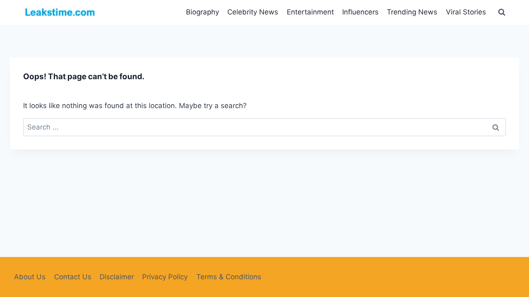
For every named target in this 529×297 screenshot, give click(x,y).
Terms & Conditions (228, 277)
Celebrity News (252, 12)
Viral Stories (466, 12)
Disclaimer (117, 277)
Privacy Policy (165, 277)
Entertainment (310, 12)
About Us (29, 277)
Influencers (360, 12)
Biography (202, 12)
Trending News (412, 12)
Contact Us (72, 277)
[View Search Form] (501, 12)
